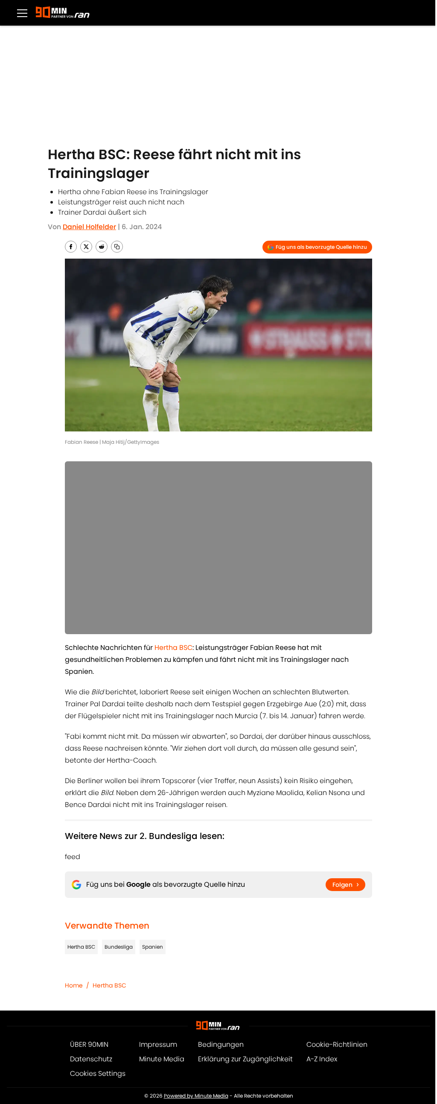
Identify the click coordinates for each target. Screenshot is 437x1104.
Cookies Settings (97, 1073)
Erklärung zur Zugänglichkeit (245, 1059)
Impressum (158, 1044)
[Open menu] (22, 13)
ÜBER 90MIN (89, 1044)
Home (74, 985)
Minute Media (161, 1059)
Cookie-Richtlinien (336, 1044)
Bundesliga (119, 946)
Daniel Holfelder (89, 227)
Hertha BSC (81, 946)
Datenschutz (91, 1059)
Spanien (152, 946)
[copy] (117, 247)
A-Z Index (321, 1059)
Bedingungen (221, 1044)
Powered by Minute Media (196, 1095)
